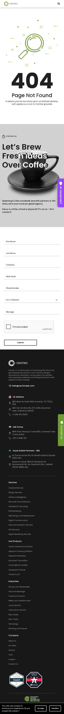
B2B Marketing (15, 511)
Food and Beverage (17, 591)
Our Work (12, 646)
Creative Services (16, 488)
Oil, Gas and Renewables (19, 587)
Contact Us (13, 664)
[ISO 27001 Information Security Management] (32, 698)
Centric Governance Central (20, 547)
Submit (20, 342)
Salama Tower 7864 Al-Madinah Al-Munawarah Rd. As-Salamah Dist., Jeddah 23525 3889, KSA (32, 464)
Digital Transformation (18, 520)
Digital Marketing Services (20, 534)
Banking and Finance (18, 628)
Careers (12, 659)
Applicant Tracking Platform (20, 551)
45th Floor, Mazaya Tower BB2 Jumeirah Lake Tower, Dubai (33, 433)
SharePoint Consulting (18, 506)
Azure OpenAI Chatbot (18, 565)
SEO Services (14, 530)
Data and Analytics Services (21, 525)
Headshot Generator (17, 556)
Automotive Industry (17, 610)
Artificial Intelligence (17, 497)
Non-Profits (13, 619)
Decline (55, 708)
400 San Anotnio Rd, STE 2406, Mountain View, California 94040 (31, 409)
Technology (13, 624)
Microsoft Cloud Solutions (19, 502)
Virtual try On (14, 574)
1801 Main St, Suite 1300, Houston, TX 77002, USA (32, 403)
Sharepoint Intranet (17, 570)
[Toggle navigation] (58, 3)
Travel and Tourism (17, 596)
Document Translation (18, 561)
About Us (12, 641)
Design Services (15, 492)
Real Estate (13, 615)
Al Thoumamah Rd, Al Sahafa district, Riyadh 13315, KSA (33, 456)
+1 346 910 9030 (20, 414)
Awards (12, 650)
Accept (40, 708)
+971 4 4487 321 (19, 438)
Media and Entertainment (20, 601)
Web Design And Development (21, 516)
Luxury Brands (15, 605)
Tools (11, 655)
